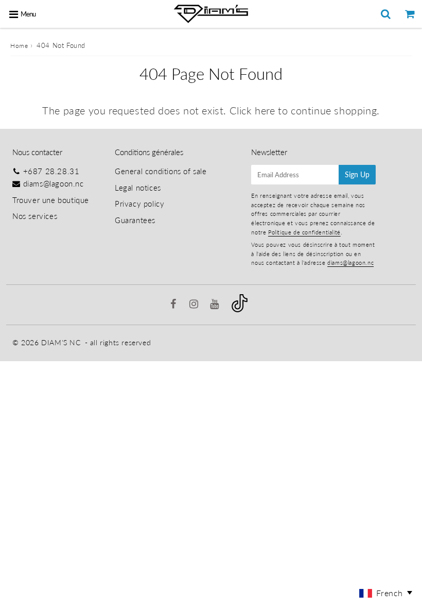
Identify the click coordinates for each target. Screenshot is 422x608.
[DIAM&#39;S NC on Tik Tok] (239, 309)
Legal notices (138, 187)
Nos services (34, 216)
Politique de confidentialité (304, 232)
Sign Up (357, 174)
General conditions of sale (161, 171)
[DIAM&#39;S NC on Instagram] (195, 304)
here (265, 110)
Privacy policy (139, 203)
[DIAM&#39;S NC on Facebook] (175, 304)
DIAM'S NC (60, 342)
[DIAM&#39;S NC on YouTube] (215, 304)
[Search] (385, 14)
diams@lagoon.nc (53, 183)
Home (19, 45)
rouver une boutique (52, 200)
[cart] (409, 14)
